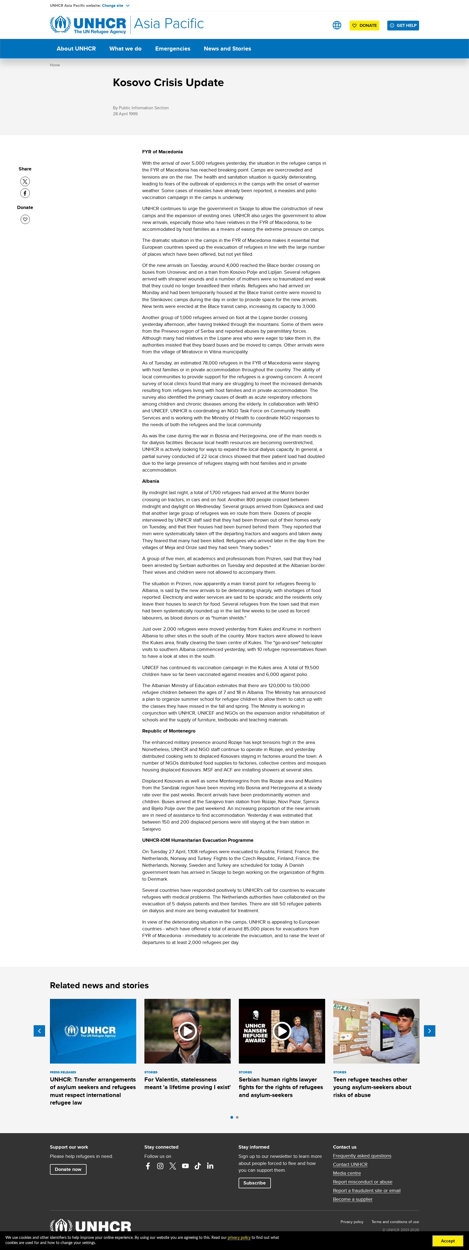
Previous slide (39, 1031)
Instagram (160, 1166)
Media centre (347, 1173)
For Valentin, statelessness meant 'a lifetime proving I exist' (187, 1083)
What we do (125, 48)
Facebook (147, 1166)
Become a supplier (353, 1199)
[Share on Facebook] (25, 193)
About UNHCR (76, 48)
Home (55, 65)
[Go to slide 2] (238, 1118)
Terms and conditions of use (395, 1221)
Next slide (429, 1031)
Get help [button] (407, 25)
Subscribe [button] (254, 1182)
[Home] (88, 25)
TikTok (197, 1166)
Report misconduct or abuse (362, 1182)
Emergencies (172, 48)
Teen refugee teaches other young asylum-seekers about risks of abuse (372, 1087)
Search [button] (319, 25)
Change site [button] (112, 5)
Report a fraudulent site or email (367, 1190)
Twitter (172, 1166)
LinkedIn (210, 1166)
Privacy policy (352, 1221)
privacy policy (239, 1238)
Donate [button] (368, 25)
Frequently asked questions (362, 1156)
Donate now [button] (68, 1169)
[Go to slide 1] (233, 1118)
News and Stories (227, 48)
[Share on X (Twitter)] (25, 181)
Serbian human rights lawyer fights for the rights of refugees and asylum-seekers (281, 1087)
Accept (448, 1241)
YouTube (185, 1166)
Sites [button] (336, 25)
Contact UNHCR (350, 1164)
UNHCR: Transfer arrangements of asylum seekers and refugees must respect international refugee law (93, 1091)
